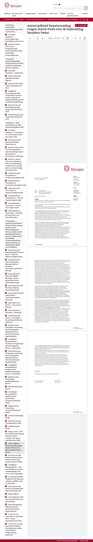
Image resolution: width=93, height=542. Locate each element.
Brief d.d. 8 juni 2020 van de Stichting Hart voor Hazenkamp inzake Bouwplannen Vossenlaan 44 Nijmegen (14, 152)
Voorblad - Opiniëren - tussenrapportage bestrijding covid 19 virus (14, 38)
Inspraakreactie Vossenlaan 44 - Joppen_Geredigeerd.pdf (14, 190)
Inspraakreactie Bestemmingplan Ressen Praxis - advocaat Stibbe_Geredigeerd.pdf (14, 253)
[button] (85, 8)
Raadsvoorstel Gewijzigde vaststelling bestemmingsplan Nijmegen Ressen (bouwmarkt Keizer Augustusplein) (14, 330)
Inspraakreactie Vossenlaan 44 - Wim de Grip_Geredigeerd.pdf (14, 198)
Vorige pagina (82, 25)
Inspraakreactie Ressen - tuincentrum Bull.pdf (13, 305)
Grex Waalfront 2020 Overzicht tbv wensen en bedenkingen (14, 499)
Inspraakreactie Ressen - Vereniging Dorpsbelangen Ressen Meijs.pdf (13, 319)
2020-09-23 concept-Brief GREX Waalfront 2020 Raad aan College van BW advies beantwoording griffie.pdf (14, 529)
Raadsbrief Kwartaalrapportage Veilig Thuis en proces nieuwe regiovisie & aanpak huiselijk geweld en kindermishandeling (14, 96)
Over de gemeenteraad (72, 15)
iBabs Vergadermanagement (66, 540)
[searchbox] (68, 8)
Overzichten (42, 13)
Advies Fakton (13, 494)
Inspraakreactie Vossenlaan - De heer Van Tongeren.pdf (13, 205)
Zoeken (56, 4)
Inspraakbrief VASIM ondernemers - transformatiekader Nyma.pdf (14, 296)
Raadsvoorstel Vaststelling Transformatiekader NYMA (12, 409)
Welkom (7, 13)
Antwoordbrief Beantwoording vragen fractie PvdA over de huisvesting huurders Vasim (13, 448)
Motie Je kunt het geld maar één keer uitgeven (13, 78)
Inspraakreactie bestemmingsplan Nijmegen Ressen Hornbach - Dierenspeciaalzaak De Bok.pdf (13, 265)
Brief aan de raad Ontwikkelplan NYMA (13, 422)
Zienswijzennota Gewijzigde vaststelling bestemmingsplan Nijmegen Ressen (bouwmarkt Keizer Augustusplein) (14, 356)
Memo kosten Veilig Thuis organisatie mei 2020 (14, 86)
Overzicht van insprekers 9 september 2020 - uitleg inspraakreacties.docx (14, 517)
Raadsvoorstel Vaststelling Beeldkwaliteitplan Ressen (12, 380)
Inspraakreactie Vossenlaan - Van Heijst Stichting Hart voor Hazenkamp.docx (14, 214)
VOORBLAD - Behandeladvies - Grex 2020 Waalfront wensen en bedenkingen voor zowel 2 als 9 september (14, 469)
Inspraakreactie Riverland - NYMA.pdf (13, 311)
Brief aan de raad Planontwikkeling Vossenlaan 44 (13, 142)
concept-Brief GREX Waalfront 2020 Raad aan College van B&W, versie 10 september (14, 480)
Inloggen (83, 540)
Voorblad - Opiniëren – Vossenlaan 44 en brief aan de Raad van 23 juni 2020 (14, 133)
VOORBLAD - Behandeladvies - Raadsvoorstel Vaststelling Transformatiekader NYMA (12, 397)
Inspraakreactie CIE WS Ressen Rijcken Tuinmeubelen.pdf (14, 288)
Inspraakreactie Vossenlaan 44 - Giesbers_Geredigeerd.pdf (14, 175)
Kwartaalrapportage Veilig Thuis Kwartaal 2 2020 (14, 117)
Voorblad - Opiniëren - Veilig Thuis (14, 72)
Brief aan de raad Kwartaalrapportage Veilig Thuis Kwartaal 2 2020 (13, 108)
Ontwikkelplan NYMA (12, 427)
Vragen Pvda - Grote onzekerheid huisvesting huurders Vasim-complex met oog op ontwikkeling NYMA (14, 436)
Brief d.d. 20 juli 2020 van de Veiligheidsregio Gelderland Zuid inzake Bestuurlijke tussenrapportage (13, 49)
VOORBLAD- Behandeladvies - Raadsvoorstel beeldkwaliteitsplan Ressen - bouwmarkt (12, 369)
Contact (85, 13)
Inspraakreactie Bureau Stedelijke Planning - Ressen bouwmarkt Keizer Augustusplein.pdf (12, 278)
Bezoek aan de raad (17, 15)
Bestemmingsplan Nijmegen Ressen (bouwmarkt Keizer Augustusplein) (13, 508)
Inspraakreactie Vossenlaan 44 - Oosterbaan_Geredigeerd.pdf (15, 183)
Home (17, 19)
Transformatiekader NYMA (14, 417)
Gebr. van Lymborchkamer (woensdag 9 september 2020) (42, 19)
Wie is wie (53, 13)
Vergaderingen (30, 13)
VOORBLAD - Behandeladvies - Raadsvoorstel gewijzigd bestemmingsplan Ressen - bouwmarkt (14, 343)
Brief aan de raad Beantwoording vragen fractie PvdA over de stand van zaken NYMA (13, 458)
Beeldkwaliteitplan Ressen (13, 388)
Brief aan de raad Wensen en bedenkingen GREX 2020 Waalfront (14, 489)
